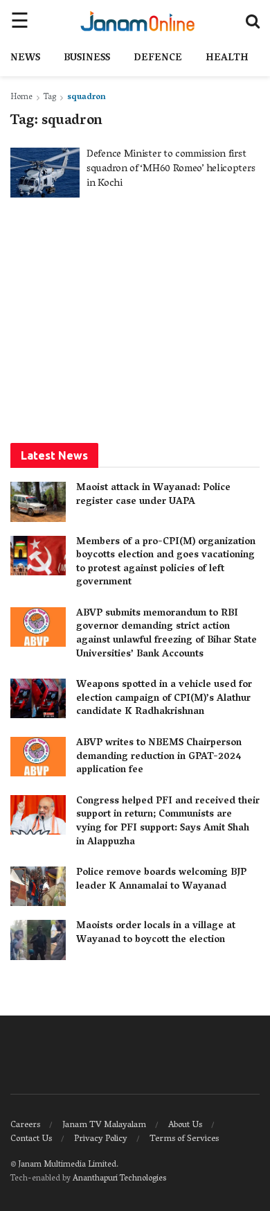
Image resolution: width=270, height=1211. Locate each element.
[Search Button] (253, 20)
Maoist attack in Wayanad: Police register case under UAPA (153, 495)
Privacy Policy (100, 1139)
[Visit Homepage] (137, 20)
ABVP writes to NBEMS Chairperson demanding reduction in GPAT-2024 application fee (159, 757)
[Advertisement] (135, 319)
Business (87, 58)
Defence (158, 58)
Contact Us (31, 1139)
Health (227, 58)
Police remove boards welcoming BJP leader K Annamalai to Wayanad (161, 880)
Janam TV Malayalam (104, 1125)
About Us (185, 1125)
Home (21, 97)
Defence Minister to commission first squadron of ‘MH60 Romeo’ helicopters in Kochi (171, 169)
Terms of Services (184, 1139)
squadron (86, 97)
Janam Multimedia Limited (67, 1165)
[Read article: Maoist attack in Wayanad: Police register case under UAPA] (38, 501)
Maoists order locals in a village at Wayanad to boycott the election (155, 933)
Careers (25, 1125)
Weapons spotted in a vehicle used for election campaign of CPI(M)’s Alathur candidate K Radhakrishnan (164, 699)
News (25, 58)
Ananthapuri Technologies (119, 1179)
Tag (50, 97)
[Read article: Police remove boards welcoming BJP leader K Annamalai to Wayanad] (38, 886)
